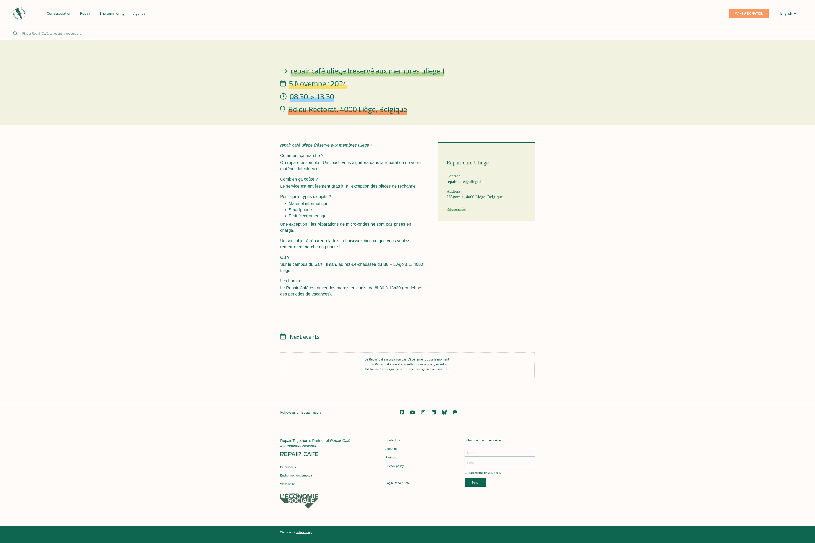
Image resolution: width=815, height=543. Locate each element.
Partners (391, 457)
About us (391, 448)
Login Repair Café (397, 483)
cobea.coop (304, 532)
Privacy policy (394, 466)
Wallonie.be (288, 484)
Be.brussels (288, 467)
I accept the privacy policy (485, 473)
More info (456, 209)
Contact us (392, 440)
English (786, 13)
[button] (402, 412)
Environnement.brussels (296, 475)
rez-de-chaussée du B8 (366, 264)
